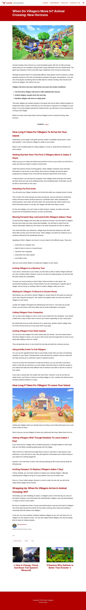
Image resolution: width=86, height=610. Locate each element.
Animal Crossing (17, 540)
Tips (33, 540)
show (46, 124)
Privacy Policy (43, 602)
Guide (26, 540)
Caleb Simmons (23, 524)
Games (30, 529)
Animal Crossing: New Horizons (20, 529)
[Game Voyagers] (13, 3)
